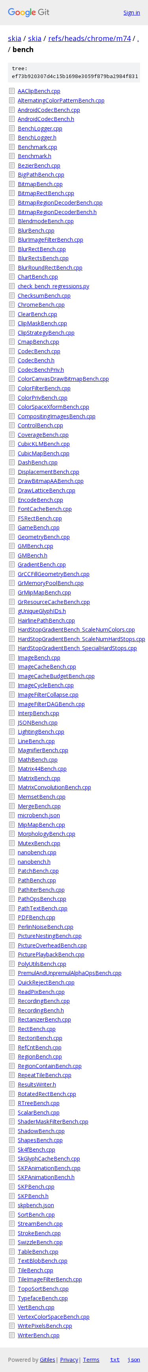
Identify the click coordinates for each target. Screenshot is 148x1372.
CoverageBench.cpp (43, 434)
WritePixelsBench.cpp (45, 1325)
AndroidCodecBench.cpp (49, 110)
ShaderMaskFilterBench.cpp (53, 1121)
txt (115, 1359)
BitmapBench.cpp (40, 184)
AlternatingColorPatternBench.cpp (61, 100)
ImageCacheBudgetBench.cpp (56, 676)
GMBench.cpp (35, 546)
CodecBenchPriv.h (41, 369)
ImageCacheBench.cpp (47, 666)
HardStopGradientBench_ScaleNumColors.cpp (76, 629)
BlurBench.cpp (36, 230)
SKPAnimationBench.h (46, 1177)
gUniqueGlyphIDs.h (42, 611)
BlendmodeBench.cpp (46, 221)
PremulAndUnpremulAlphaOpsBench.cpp (70, 973)
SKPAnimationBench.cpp (49, 1168)
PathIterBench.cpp (41, 889)
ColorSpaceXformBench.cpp (53, 406)
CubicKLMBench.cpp (44, 443)
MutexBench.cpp (39, 843)
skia (14, 38)
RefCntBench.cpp (40, 1047)
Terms (91, 1359)
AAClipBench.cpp (39, 91)
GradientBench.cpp (42, 564)
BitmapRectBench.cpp (46, 193)
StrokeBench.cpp (39, 1233)
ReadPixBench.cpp (41, 991)
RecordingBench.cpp (44, 1001)
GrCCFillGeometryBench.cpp (54, 574)
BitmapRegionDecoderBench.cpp (60, 202)
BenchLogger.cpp (40, 128)
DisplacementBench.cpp (48, 471)
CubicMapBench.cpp (43, 453)
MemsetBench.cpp (42, 796)
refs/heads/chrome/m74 (89, 38)
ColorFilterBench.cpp (44, 388)
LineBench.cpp (36, 741)
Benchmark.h (34, 156)
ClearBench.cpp (37, 314)
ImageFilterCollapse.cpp (48, 694)
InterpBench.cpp (38, 713)
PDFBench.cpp (36, 917)
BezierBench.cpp (39, 165)
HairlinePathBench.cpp (46, 620)
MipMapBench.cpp (41, 824)
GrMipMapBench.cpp (44, 592)
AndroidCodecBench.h (46, 119)
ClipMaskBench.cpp (42, 323)
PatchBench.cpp (38, 870)
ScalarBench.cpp (39, 1112)
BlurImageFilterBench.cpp (50, 239)
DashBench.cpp (38, 462)
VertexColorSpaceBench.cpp (54, 1316)
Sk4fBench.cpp (36, 1149)
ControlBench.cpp (40, 425)
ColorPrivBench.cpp (42, 397)
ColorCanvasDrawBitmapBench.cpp (63, 378)
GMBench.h (32, 555)
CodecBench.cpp (39, 351)
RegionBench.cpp (40, 1056)
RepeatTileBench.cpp (44, 1075)
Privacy (69, 1359)
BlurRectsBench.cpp (43, 258)
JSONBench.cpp (38, 722)
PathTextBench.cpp (42, 908)
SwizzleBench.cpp (40, 1242)
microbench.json (39, 815)
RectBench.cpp (37, 1029)
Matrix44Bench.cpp (42, 768)
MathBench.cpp (38, 759)
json (133, 1359)
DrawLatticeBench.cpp (46, 490)
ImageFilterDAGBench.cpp (51, 704)
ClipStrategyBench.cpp (46, 332)
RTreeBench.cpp (39, 1103)
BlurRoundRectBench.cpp (50, 267)
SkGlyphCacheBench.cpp (49, 1158)
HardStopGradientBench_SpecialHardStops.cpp (77, 648)
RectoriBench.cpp (40, 1038)
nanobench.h (34, 861)
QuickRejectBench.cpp (46, 982)
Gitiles (47, 1359)
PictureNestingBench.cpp (50, 936)
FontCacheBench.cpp (45, 509)
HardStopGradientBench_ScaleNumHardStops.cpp (79, 639)
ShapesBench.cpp (40, 1140)
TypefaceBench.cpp (43, 1298)
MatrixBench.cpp (39, 778)
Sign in (132, 12)
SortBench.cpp (36, 1214)
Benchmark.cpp (37, 147)
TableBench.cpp (38, 1251)
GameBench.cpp (39, 527)
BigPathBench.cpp (41, 174)
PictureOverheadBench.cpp (52, 945)
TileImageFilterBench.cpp (50, 1279)
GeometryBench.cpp (44, 537)
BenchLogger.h (37, 137)
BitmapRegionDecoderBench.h (57, 212)
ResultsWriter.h (37, 1084)
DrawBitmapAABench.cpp (51, 481)
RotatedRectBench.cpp (47, 1094)
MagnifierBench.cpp (43, 750)
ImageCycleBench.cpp (46, 685)
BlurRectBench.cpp (42, 249)
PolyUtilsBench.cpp (42, 963)
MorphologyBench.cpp (46, 833)
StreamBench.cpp (40, 1223)
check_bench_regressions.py (53, 286)
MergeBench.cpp (39, 806)
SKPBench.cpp (36, 1186)
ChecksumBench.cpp (44, 295)
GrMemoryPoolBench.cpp (51, 583)
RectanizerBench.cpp (44, 1019)
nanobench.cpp (37, 852)
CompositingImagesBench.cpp (57, 416)
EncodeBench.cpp (40, 499)
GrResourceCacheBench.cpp (54, 602)
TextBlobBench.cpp (42, 1260)
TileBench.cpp (35, 1270)
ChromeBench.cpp (41, 304)
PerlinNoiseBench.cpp (45, 926)
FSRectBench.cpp (40, 518)
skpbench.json (36, 1205)
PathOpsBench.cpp (42, 898)
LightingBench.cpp (41, 731)
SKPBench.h (33, 1196)
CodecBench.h (36, 360)
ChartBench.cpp (38, 276)
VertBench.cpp (36, 1307)
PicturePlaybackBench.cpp (51, 954)
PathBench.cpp (37, 880)
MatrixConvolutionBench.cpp (54, 787)
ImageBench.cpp (39, 657)
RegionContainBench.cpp (50, 1066)
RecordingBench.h (41, 1010)
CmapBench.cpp (38, 341)
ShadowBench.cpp (41, 1131)
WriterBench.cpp (39, 1335)
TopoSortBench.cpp (43, 1288)
